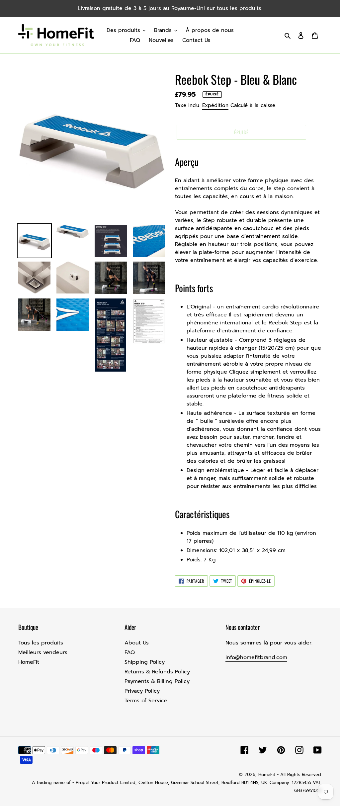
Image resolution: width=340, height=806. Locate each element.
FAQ (130, 652)
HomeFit (28, 662)
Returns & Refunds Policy (157, 672)
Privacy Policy (142, 691)
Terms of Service (146, 701)
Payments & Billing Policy (157, 681)
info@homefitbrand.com (256, 657)
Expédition (215, 105)
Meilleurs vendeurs (42, 652)
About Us (137, 643)
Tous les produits (40, 643)
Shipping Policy (145, 662)
